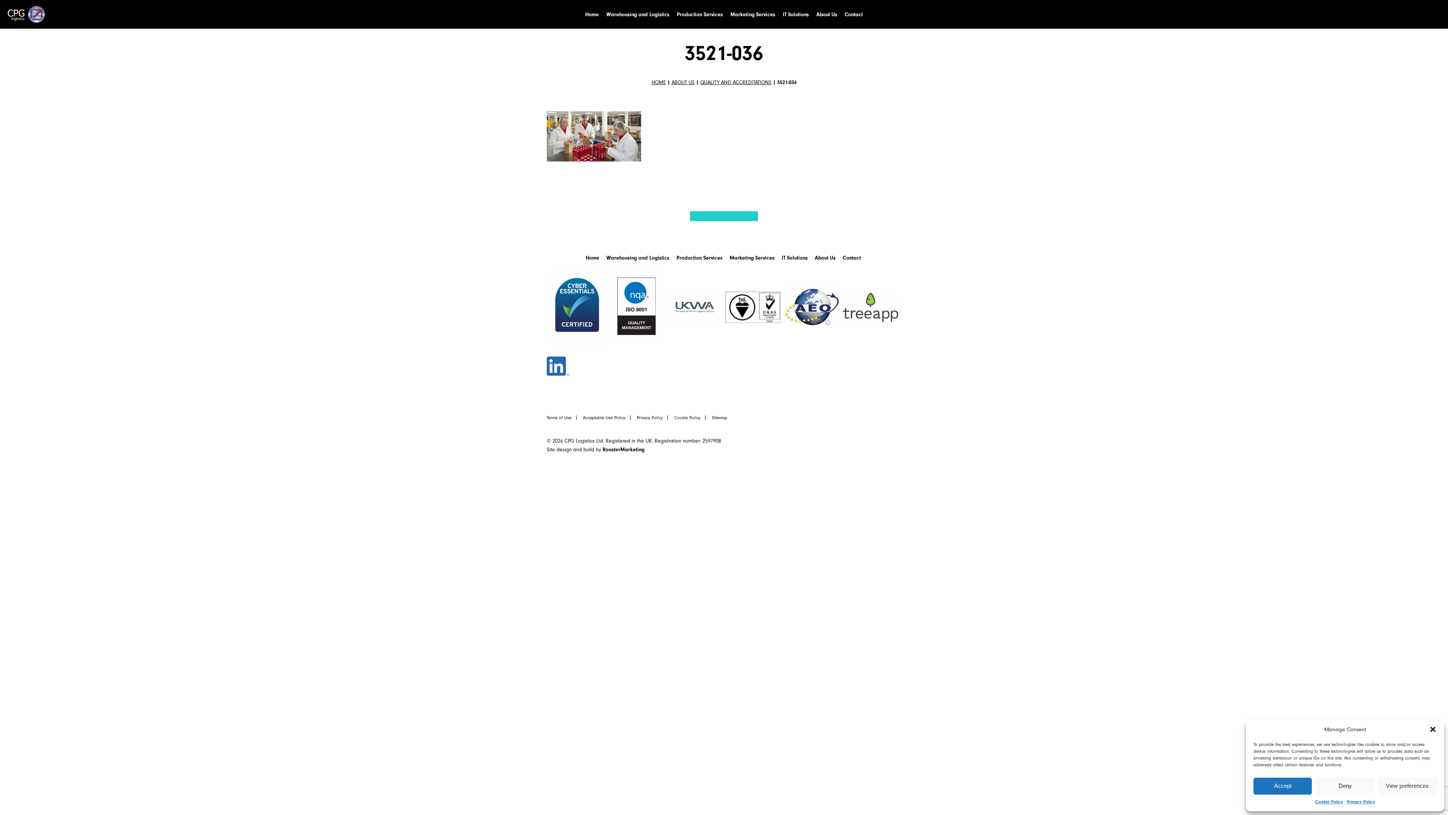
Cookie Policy (1329, 801)
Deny (1345, 786)
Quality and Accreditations (736, 82)
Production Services (700, 14)
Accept (1283, 786)
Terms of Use (559, 417)
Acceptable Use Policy (604, 417)
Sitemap (719, 417)
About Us (826, 14)
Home (592, 14)
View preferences (1407, 786)
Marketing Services (752, 14)
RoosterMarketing (623, 449)
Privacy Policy (1361, 801)
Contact (854, 14)
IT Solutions (796, 14)
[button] (1433, 729)
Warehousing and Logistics (637, 14)
